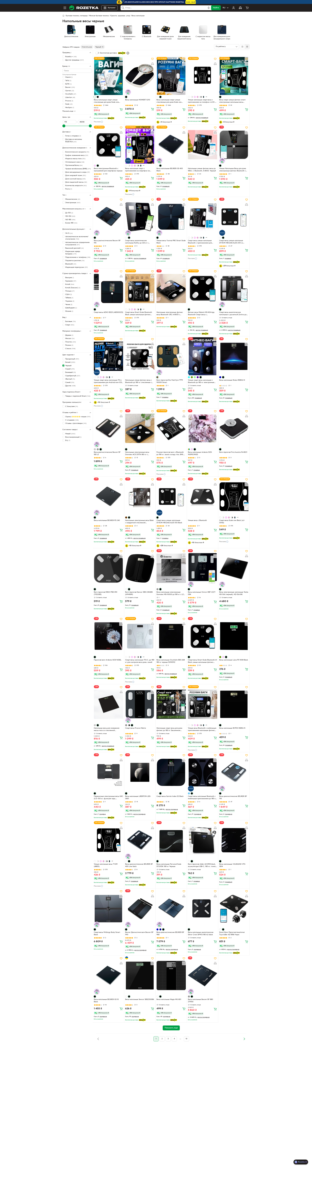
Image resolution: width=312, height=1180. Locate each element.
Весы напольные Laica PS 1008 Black (233, 660)
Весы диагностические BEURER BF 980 (170, 934)
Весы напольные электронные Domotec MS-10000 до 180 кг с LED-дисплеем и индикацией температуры (170, 593)
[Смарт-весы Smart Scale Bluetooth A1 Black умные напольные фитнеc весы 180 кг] (202, 636)
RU (224, 8)
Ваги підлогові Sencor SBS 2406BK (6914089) (139, 593)
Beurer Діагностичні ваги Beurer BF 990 (139, 934)
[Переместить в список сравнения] (121, 64)
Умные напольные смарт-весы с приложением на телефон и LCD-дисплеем (201, 101)
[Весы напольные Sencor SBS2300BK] (139, 975)
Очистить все (87, 47)
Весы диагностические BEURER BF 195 (233, 797)
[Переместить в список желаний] (121, 59)
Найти (216, 8)
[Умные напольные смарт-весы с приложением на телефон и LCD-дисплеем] (202, 76)
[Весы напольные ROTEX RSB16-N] (234, 704)
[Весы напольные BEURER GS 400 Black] (171, 145)
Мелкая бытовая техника (99, 16)
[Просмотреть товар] (95, 97)
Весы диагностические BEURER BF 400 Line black (139, 865)
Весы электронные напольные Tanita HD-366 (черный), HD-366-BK (233, 593)
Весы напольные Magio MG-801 (168, 999)
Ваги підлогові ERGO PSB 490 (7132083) (105, 593)
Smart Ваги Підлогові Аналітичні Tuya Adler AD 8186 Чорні (232, 934)
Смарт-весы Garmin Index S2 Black (170, 796)
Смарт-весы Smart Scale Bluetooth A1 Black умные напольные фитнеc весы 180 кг (202, 661)
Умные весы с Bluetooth (197, 520)
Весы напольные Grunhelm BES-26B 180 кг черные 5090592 (170, 661)
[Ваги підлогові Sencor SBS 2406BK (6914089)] (139, 568)
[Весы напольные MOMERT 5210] (139, 76)
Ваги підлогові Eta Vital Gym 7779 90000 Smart (169, 381)
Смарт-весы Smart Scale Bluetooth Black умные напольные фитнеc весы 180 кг (138, 314)
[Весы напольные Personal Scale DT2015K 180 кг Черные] (171, 840)
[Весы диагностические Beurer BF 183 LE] (108, 428)
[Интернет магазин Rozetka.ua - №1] (83, 7)
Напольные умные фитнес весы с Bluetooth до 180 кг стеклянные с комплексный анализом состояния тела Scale (139, 381)
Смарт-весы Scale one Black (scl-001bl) (232, 522)
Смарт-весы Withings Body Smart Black (107, 934)
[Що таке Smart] (128, 53)
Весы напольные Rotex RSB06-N (232, 380)
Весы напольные (138, 16)
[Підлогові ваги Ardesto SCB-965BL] (108, 636)
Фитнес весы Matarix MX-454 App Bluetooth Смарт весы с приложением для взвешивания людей (201, 314)
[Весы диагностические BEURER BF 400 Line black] (139, 840)
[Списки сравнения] (240, 7)
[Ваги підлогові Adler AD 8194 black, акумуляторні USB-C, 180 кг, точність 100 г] (202, 840)
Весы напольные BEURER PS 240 (107, 520)
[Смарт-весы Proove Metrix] (139, 704)
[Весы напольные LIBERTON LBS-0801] (139, 772)
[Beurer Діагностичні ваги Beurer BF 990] (139, 908)
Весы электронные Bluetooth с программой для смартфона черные (108, 170)
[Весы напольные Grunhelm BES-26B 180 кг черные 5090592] (171, 636)
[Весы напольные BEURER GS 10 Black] (108, 975)
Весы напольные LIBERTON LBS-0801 (138, 797)
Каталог (112, 8)
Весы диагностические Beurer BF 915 (107, 242)
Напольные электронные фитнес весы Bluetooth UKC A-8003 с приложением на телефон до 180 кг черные (170, 314)
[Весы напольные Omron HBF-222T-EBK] (202, 568)
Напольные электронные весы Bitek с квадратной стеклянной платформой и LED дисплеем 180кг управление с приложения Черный (139, 522)
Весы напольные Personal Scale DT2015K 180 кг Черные (168, 865)
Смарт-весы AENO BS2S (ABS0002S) (108, 312)
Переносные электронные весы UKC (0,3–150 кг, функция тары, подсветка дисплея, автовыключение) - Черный (108, 798)
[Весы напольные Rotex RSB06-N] (234, 356)
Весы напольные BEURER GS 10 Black (106, 1001)
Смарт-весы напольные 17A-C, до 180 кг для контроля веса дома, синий (139, 661)
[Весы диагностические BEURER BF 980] (171, 908)
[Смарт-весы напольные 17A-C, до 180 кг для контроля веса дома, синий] (139, 636)
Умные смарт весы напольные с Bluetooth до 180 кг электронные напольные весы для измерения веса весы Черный (202, 381)
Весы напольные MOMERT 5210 (137, 100)
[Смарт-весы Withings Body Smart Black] (108, 908)
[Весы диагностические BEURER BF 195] (234, 772)
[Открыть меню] (64, 7)
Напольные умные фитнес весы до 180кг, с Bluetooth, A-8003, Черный (202, 170)
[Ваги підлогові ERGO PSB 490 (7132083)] (108, 568)
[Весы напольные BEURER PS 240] (108, 497)
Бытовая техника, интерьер (77, 16)
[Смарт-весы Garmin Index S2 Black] (171, 772)
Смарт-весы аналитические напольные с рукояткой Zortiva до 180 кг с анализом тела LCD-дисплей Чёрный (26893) (232, 314)
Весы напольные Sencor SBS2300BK (139, 999)
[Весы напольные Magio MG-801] (171, 975)
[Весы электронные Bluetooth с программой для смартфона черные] (108, 145)
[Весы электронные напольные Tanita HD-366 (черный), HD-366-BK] (234, 568)
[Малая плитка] (247, 46)
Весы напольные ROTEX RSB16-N (232, 728)
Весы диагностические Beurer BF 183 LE (107, 453)
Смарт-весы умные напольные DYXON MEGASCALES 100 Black (169, 522)
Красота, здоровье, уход (120, 16)
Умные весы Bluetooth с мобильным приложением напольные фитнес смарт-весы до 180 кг (202, 729)
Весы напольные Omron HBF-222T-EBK (202, 593)
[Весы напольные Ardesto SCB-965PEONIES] (202, 428)
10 (186, 1039)
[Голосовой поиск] (208, 7)
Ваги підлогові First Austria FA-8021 (233, 452)
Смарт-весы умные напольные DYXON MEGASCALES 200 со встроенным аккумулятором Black (232, 242)
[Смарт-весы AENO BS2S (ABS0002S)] (108, 288)
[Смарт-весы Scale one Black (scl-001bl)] (234, 497)
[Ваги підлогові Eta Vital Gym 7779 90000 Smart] (171, 356)
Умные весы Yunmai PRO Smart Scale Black (171, 242)
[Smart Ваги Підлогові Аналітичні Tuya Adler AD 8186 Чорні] (234, 908)
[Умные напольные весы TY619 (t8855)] (108, 840)
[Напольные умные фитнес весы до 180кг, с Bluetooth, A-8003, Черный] (202, 145)
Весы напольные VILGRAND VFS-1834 (232, 865)
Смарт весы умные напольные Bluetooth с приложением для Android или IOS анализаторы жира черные (202, 242)
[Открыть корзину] (247, 7)
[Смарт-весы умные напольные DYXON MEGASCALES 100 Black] (171, 497)
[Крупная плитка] (242, 46)
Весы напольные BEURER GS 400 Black (169, 170)
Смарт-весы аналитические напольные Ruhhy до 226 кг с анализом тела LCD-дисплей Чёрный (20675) (139, 242)
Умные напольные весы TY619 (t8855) (105, 865)
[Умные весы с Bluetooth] (202, 497)
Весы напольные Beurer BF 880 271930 (200, 1001)
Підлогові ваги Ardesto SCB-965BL (107, 660)
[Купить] (121, 109)
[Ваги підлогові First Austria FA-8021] (234, 428)
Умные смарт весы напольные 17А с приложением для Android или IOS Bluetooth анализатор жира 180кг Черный (108, 381)
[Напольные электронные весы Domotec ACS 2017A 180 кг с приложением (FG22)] (139, 428)
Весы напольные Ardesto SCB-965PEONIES (200, 453)
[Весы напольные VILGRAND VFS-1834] (234, 840)
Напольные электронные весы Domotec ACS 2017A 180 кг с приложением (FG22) (137, 453)
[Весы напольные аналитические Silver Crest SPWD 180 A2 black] (202, 908)
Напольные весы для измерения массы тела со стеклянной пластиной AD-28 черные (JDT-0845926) (106, 729)
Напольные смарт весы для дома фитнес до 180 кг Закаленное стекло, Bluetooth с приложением (170, 729)
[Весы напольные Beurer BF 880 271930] (202, 975)
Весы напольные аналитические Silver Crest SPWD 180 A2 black (200, 934)
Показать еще (67, 111)
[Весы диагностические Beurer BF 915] (108, 217)
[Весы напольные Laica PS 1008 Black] (234, 636)
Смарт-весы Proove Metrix (135, 728)
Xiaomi (69, 77)
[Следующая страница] (244, 1038)
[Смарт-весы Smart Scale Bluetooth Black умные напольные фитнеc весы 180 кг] (139, 288)
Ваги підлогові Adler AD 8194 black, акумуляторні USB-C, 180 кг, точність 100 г (202, 865)
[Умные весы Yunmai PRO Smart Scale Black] (171, 217)
